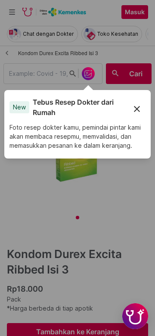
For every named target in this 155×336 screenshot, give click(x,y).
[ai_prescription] (88, 73)
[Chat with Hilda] (135, 316)
